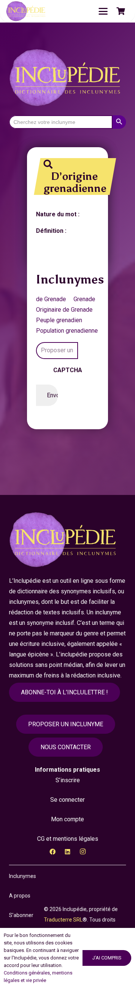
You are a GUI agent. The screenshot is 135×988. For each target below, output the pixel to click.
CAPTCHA (67, 370)
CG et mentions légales (67, 838)
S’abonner (21, 915)
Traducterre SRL (63, 920)
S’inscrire (68, 780)
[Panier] (120, 11)
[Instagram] (82, 851)
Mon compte (67, 819)
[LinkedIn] (67, 851)
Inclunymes (22, 876)
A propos (19, 896)
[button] (103, 11)
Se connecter (67, 799)
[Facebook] (52, 851)
